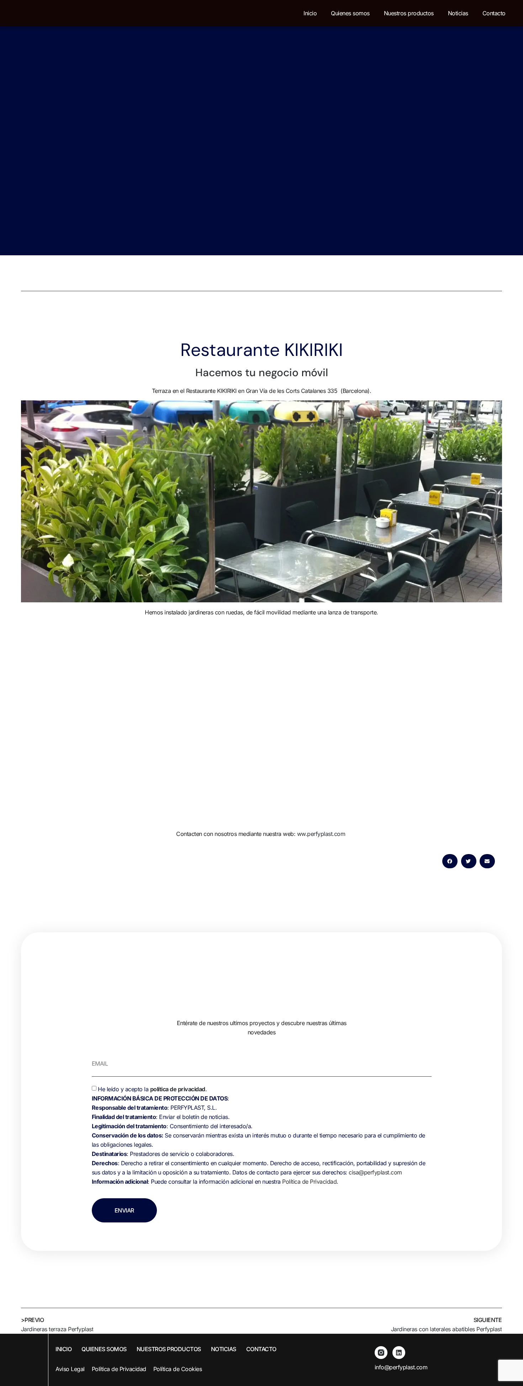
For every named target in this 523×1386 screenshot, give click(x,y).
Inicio (310, 13)
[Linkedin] (398, 1352)
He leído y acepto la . (259, 1135)
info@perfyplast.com (401, 1367)
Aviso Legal (70, 1368)
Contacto (494, 13)
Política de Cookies (177, 1368)
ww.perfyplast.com (322, 833)
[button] (450, 861)
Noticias (458, 13)
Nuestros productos (409, 13)
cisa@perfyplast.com (375, 1172)
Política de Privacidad (309, 1181)
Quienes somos (350, 13)
